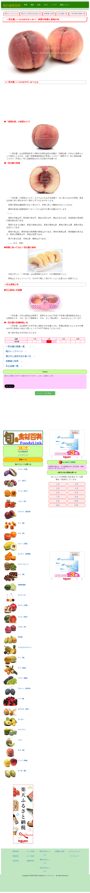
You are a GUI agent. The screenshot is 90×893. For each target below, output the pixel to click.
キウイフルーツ (23, 564)
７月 (58, 497)
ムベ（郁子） (22, 481)
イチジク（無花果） (25, 511)
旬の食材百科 (12, 5)
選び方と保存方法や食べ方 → (20, 356)
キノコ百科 (30, 856)
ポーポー (21, 719)
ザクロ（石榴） (23, 605)
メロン (20, 740)
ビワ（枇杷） (22, 668)
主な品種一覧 (62, 13)
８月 (76, 497)
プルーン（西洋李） (25, 688)
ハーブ (54, 5)
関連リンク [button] (64, 5)
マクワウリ (22, 729)
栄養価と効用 (49, 13)
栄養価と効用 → (14, 361)
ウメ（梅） (22, 523)
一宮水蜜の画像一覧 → (18, 346)
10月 (76, 501)
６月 (76, 492)
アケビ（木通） (23, 469)
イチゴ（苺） (22, 501)
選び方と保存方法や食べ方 (31, 13)
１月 (58, 484)
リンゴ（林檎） (23, 760)
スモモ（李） (22, 627)
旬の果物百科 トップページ (23, 453)
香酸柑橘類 (22, 585)
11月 (58, 505)
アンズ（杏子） (23, 491)
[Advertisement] (45, 102)
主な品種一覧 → (14, 366)
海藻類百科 (30, 861)
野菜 (26, 5)
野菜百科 (16, 851)
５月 (58, 492)
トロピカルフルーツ (25, 647)
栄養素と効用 (59, 851)
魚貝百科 (16, 861)
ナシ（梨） (22, 657)
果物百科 (16, 856)
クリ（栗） (22, 574)
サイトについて (74, 851)
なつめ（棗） (22, 771)
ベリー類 (21, 699)
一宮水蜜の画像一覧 (77, 13)
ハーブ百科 (30, 851)
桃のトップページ (11, 13)
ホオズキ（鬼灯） (24, 709)
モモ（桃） (22, 750)
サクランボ (22, 595)
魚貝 (38, 5)
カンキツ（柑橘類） (25, 554)
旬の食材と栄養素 (68, 462)
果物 (32, 5)
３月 (58, 488)
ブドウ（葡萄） (23, 678)
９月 (58, 501)
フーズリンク (74, 856)
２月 (76, 484)
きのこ (46, 5)
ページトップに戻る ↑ (45, 393)
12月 (76, 505)
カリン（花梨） (23, 544)
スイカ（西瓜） (23, 617)
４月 (76, 488)
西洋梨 (20, 637)
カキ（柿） (22, 533)
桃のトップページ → (16, 351)
